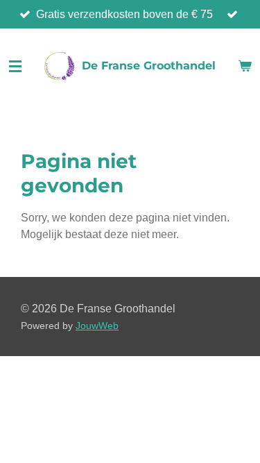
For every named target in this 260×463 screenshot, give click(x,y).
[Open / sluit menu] (15, 66)
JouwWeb (97, 326)
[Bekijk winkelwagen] (244, 66)
